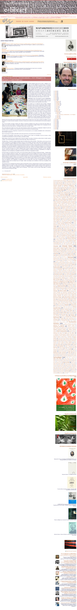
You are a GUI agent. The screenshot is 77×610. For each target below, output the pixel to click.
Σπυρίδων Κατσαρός (63, 339)
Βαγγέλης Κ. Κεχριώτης (73, 206)
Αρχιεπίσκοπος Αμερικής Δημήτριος (61, 200)
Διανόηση (55, 236)
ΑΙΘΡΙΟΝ (41, 15)
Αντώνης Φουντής (68, 193)
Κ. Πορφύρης (55, 265)
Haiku (63, 363)
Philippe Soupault (61, 369)
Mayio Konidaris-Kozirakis (63, 367)
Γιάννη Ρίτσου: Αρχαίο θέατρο (71, 576)
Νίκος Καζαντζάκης (70, 312)
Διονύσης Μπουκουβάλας (71, 237)
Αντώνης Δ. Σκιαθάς (63, 192)
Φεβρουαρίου (58, 111)
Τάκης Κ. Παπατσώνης (68, 346)
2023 (56, 94)
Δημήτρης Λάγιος (64, 232)
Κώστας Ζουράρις (56, 272)
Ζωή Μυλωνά (66, 254)
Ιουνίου (57, 107)
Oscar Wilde (69, 368)
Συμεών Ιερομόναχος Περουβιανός (70, 343)
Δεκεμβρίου (58, 101)
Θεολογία (70, 257)
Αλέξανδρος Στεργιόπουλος (57, 186)
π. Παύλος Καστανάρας (67, 323)
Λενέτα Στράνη (55, 275)
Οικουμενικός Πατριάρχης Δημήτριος (67, 317)
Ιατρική (73, 259)
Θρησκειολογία (55, 258)
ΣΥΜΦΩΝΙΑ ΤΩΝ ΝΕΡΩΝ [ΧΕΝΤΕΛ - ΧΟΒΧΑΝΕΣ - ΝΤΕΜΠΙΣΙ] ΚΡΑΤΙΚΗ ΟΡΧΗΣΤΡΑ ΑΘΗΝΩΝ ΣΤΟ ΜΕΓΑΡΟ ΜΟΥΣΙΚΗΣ (68, 582)
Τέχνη (70, 349)
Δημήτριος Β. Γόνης (72, 233)
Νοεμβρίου (58, 102)
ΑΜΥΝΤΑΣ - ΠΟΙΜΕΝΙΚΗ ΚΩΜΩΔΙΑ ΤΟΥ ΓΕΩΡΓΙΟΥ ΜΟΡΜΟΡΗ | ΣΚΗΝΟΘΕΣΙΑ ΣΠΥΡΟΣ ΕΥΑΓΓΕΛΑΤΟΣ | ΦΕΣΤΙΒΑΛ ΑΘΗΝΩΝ (68, 572)
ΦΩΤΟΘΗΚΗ (46, 15)
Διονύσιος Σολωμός (73, 240)
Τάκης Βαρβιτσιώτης (60, 346)
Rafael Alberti (55, 370)
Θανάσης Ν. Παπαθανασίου (67, 256)
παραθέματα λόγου (16, 3)
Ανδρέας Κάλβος (63, 189)
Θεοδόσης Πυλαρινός (56, 257)
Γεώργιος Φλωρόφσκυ (60, 216)
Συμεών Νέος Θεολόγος (57, 344)
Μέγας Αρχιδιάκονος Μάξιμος (66, 289)
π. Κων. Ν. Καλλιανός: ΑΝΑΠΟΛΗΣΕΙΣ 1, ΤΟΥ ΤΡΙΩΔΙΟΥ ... (66, 114)
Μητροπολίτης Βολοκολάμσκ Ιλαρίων (69, 292)
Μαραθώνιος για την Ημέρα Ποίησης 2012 (67, 281)
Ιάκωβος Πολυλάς (55, 259)
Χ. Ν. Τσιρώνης (69, 353)
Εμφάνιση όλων (49, 74)
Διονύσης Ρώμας (55, 238)
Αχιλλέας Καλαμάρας (62, 205)
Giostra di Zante (66, 362)
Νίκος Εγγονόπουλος (61, 311)
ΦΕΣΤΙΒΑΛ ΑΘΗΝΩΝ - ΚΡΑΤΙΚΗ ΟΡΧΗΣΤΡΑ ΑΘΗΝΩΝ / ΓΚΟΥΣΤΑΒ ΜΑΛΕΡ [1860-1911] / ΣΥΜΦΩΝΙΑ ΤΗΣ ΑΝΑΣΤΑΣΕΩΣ (68, 567)
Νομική (72, 313)
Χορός (60, 355)
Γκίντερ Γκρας (65, 225)
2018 (56, 99)
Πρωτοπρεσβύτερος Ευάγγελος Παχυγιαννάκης (67, 334)
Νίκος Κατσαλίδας (60, 313)
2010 (56, 125)
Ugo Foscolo (67, 371)
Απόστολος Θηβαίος (64, 194)
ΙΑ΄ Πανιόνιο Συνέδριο (71, 258)
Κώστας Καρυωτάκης (70, 272)
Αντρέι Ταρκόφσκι (72, 191)
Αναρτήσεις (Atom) (9, 179)
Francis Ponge (67, 361)
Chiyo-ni (71, 359)
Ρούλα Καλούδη (70, 335)
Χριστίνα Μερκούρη (64, 356)
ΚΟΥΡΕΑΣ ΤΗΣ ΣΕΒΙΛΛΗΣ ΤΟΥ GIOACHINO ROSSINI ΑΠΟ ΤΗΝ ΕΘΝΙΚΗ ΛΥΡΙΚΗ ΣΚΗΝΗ (68, 598)
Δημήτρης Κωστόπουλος (57, 232)
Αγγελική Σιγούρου (59, 181)
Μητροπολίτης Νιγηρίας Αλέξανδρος (69, 297)
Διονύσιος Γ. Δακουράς (56, 240)
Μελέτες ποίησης (63, 290)
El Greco (54, 361)
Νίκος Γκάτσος (63, 310)
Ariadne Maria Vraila (66, 359)
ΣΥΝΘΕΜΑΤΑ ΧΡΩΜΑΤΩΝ (35, 15)
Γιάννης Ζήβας (73, 216)
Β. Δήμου (59, 206)
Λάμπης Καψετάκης (67, 274)
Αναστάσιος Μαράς (64, 187)
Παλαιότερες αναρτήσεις (47, 177)
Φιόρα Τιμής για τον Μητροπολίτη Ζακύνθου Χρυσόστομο (64, 352)
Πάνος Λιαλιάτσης (56, 328)
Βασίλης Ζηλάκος (62, 209)
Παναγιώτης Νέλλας (64, 327)
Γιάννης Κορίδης (68, 217)
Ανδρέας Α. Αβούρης (72, 188)
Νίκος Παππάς (67, 313)
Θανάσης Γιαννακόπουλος (72, 255)
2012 (56, 123)
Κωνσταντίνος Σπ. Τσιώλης (67, 270)
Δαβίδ (59, 227)
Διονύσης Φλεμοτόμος (71, 238)
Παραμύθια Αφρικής (63, 328)
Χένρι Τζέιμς (74, 354)
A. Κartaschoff (73, 357)
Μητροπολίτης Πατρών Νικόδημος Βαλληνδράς (60, 298)
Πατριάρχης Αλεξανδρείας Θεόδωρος (59, 329)
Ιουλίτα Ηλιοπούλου (69, 260)
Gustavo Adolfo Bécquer (57, 363)
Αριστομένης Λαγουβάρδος (71, 195)
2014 (56, 121)
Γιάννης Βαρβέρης (67, 216)
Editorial (74, 360)
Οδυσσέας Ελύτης (64, 315)
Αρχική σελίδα (25, 177)
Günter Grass (73, 362)
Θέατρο (74, 256)
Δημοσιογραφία (73, 234)
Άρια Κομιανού (55, 195)
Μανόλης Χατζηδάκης (66, 280)
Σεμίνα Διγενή (60, 338)
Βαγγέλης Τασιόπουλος (57, 207)
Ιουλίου (57, 106)
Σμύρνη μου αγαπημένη (10, 68)
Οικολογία (72, 315)
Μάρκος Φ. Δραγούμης (56, 288)
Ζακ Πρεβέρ (74, 252)
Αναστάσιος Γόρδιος (56, 187)
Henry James (73, 363)
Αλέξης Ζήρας (66, 186)
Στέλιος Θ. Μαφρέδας (61, 342)
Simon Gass (73, 370)
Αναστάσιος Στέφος (65, 188)
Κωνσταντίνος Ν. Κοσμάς (57, 270)
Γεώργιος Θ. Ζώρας (56, 214)
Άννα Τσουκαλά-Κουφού (57, 191)
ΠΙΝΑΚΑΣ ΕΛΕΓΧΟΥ (66, 15)
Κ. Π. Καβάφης (72, 264)
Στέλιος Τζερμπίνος (69, 342)
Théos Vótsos (62, 371)
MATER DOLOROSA (59, 15)
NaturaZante (4, 49)
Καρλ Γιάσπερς (74, 265)
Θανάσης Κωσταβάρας (58, 256)
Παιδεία (62, 324)
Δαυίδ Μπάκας (63, 227)
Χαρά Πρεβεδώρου (57, 354)
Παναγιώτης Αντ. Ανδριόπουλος (58, 325)
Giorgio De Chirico (59, 362)
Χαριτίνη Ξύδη (70, 354)
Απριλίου (57, 109)
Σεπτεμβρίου (58, 104)
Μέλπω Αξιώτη (71, 290)
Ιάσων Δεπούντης (67, 259)
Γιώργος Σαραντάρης (61, 223)
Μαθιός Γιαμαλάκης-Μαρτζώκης (70, 278)
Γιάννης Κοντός (62, 217)
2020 (56, 97)
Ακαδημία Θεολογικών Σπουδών (65, 184)
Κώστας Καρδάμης (63, 272)
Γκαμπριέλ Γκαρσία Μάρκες (57, 225)
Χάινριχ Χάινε (74, 353)
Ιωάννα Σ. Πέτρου (69, 261)
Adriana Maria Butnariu (57, 358)
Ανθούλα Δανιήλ (60, 190)
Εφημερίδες (70, 252)
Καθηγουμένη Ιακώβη (61, 265)
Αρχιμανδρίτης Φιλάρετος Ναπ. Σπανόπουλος (67, 204)
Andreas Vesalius (66, 358)
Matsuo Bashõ (55, 367)
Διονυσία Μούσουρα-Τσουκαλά (70, 239)
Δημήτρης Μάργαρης (56, 233)
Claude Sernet (58, 360)
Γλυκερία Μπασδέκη (72, 225)
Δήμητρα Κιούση (67, 229)
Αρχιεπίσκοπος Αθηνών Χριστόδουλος (59, 198)
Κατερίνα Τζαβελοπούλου (72, 267)
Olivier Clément (64, 368)
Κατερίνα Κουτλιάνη (65, 267)
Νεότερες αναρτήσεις (4, 177)
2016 (56, 119)
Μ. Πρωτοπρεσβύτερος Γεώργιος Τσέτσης (64, 278)
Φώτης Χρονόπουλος (62, 353)
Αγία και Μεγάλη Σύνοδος (69, 182)
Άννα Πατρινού (68, 190)
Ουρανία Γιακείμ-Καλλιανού (70, 318)
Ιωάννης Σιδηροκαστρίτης (61, 263)
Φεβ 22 (58, 113)
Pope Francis (73, 369)
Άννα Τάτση (73, 190)
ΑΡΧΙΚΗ (7, 15)
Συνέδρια (63, 344)
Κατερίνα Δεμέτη (56, 267)
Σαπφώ (70, 337)
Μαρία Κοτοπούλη (61, 285)
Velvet (71, 371)
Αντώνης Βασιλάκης (56, 192)
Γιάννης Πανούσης (60, 218)
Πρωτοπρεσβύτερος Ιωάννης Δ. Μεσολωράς (59, 335)
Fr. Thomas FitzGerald (60, 361)
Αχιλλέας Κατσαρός (69, 205)
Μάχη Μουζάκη (73, 288)
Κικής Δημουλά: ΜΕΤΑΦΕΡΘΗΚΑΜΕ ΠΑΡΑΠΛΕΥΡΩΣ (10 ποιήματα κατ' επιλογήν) (68, 588)
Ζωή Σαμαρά (71, 254)
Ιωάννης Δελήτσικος (70, 262)
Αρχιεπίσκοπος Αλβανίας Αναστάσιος (70, 199)
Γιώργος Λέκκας (68, 222)
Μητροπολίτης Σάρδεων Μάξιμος (66, 301)
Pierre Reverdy (68, 369)
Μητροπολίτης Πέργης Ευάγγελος (62, 299)
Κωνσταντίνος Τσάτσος (61, 271)
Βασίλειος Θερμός (57, 208)
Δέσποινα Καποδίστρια (57, 228)
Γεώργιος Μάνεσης (63, 214)
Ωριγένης (67, 357)
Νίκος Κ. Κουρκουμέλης (57, 312)
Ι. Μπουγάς (60, 258)
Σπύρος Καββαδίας (70, 339)
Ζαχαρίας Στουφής (70, 253)
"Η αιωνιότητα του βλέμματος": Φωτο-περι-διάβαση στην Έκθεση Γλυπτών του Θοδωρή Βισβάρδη (22, 55)
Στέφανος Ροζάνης (60, 343)
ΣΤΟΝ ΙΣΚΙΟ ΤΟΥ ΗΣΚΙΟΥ (13, 15)
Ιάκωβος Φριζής (62, 259)
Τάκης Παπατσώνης (62, 347)
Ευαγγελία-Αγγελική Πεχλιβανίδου (58, 250)
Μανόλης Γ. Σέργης (59, 280)
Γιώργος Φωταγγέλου (62, 224)
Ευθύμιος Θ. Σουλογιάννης (68, 251)
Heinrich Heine (67, 363)
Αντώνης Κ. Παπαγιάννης (71, 192)
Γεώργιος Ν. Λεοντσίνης (71, 214)
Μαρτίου (57, 110)
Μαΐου (57, 108)
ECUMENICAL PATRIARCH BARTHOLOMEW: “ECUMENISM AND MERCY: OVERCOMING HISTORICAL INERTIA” (25, 61)
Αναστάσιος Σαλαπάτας (57, 188)
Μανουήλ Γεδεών (55, 281)
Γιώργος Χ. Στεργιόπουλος (71, 224)
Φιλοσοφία (55, 351)
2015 (56, 120)
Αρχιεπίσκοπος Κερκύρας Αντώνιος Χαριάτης (64, 201)
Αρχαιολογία (65, 196)
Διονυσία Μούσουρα (59, 239)
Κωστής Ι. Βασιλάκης (67, 273)
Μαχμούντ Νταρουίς (56, 289)
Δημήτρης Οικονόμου (64, 233)
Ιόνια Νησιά (63, 260)
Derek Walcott (70, 360)
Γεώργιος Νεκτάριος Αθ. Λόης (57, 215)
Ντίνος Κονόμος (63, 314)
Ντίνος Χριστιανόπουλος (71, 314)
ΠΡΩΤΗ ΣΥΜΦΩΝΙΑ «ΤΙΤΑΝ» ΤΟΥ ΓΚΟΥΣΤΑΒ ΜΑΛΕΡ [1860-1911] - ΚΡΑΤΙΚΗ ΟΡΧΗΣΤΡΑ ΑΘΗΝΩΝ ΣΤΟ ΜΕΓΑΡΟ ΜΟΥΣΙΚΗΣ (68, 592)
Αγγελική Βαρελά (70, 180)
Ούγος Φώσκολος (61, 318)
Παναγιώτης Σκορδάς (72, 327)
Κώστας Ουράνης (60, 273)
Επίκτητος (59, 247)
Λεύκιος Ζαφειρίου (62, 275)
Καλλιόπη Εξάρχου (68, 265)
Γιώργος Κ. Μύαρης (69, 221)
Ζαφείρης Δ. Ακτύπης (63, 253)
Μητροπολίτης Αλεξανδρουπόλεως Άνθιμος (65, 291)
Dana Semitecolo (64, 360)
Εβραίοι (71, 241)
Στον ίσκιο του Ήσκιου (6, 54)
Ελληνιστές (54, 247)
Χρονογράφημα (22, 174)
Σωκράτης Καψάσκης (60, 345)
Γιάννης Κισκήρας (56, 217)
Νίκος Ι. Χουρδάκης (72, 311)
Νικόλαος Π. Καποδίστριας (65, 309)
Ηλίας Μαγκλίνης (65, 255)
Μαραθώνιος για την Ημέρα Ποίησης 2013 (60, 282)
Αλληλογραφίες (72, 186)
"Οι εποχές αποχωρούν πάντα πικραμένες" (60, 180)
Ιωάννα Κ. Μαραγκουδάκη (60, 261)
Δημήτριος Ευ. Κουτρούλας (57, 234)
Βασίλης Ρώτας (68, 209)
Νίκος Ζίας (66, 311)
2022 (56, 95)
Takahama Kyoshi (56, 371)
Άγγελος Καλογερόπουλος (68, 181)
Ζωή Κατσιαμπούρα (60, 254)
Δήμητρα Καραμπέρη (60, 229)
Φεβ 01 (58, 117)
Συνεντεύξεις (69, 344)
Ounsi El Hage (74, 368)
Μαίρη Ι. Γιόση (64, 279)
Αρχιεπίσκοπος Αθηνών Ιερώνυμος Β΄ (67, 197)
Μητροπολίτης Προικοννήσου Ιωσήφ (65, 300)
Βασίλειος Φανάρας (65, 208)
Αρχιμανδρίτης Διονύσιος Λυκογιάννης (69, 202)
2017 (56, 100)
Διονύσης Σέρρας (62, 238)
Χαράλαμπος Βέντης (64, 354)
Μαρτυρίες (62, 288)
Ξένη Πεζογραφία (56, 315)
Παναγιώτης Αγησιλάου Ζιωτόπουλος (70, 324)
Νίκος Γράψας (69, 310)
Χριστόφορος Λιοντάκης (71, 356)
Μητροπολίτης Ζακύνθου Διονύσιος (65, 294)
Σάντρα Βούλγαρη (64, 337)
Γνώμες (54, 226)
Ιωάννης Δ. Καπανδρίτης (62, 262)
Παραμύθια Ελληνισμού (71, 328)
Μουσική (67, 304)
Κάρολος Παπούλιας (65, 266)
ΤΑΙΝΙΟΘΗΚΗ (51, 15)
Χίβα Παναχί (56, 355)
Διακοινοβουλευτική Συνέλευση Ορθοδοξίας (68, 235)
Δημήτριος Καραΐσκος (66, 234)
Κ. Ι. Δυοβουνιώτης (66, 264)
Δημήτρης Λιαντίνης (72, 232)
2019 (56, 98)
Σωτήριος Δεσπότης (68, 345)
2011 (56, 124)
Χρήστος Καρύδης (57, 356)
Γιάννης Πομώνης (66, 218)
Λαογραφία (73, 274)
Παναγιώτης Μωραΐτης (56, 327)
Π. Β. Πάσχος (55, 319)
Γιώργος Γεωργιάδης (62, 221)
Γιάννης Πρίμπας (72, 218)
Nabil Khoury (58, 368)
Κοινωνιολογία (60, 268)
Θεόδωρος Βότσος (64, 257)
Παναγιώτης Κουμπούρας (71, 326)
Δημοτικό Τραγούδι (56, 235)
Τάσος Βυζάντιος (72, 347)
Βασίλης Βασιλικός (56, 209)
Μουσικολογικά (73, 304)
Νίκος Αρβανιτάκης (56, 310)
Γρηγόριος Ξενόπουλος (70, 226)
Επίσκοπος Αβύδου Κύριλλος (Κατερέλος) (68, 247)
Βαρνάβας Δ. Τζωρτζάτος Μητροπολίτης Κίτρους (69, 207)
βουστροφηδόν (4, 67)
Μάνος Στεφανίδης (72, 280)
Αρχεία (69, 196)
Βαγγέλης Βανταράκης (64, 206)
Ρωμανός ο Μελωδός (61, 336)
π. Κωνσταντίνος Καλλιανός (16, 174)
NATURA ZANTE (21, 15)
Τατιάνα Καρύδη (60, 349)
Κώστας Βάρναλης (73, 271)
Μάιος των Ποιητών (56, 279)
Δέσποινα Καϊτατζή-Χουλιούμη (71, 227)
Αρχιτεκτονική (55, 205)
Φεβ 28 (58, 112)
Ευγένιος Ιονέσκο (60, 251)
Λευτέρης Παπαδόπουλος (70, 275)
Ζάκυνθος (56, 253)
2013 (56, 122)
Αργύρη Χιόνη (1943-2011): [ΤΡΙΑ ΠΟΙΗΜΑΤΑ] (68, 602)
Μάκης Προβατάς (70, 279)
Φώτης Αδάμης (70, 352)
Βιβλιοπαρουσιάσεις (70, 210)
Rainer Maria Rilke (61, 370)
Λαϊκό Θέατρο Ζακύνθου (58, 274)
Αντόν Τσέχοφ (66, 191)
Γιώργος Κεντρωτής (60, 222)
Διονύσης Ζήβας (69, 236)
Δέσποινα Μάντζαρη (67, 228)
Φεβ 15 (58, 115)
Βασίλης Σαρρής (74, 209)
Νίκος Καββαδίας (64, 312)
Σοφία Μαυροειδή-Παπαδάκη (68, 338)
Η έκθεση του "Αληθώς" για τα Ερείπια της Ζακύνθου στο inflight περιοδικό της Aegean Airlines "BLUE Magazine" (24, 43)
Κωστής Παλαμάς (73, 273)
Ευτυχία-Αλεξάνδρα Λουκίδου (63, 252)
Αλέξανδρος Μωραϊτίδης (57, 185)
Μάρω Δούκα (68, 288)
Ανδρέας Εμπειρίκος (56, 189)
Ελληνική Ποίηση (67, 246)
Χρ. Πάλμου (63, 355)
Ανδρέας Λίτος (70, 189)
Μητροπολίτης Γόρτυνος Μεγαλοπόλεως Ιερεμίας (60, 293)
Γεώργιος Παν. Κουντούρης (68, 215)
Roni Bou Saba (67, 370)
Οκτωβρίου (58, 103)
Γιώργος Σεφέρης (69, 223)
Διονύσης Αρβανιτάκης (62, 236)
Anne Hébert (59, 359)
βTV (54, 15)
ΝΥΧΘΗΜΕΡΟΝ (27, 15)
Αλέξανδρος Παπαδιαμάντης (69, 185)
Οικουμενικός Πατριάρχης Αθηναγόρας (59, 316)
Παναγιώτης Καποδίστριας (58, 326)
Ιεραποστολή (59, 260)
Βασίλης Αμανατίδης (72, 208)
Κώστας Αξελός (67, 271)
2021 (56, 96)
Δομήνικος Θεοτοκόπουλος (59, 241)
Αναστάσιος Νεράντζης (72, 187)
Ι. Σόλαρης (65, 258)
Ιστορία (74, 260)
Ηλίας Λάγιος (59, 255)
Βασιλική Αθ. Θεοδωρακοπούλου (59, 210)
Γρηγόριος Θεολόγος (62, 226)
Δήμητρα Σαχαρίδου (73, 229)
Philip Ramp (56, 369)
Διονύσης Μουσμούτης (61, 237)
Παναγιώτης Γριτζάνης (71, 325)
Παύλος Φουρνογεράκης (62, 331)
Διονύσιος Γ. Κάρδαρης (64, 240)
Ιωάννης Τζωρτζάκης (69, 263)
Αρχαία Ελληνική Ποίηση (57, 196)
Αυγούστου (58, 105)
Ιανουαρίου (58, 118)
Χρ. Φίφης (68, 355)
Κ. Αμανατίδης (60, 264)
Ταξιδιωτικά (67, 347)
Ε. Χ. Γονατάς (66, 241)
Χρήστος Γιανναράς (73, 355)
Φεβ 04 (58, 116)
